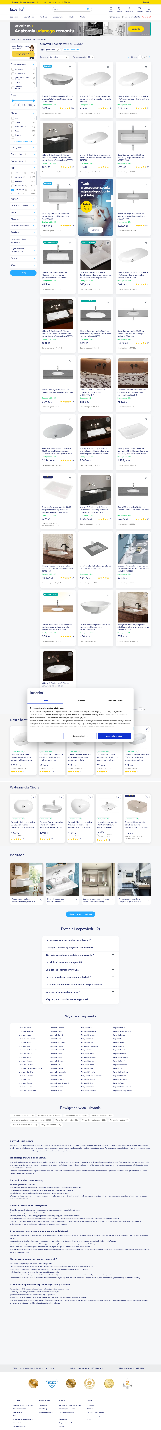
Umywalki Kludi (87, 1039)
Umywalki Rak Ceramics (122, 1032)
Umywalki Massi (87, 1069)
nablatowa (19, 173)
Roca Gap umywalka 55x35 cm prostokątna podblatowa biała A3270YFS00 (131, 157)
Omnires (18, 135)
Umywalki (42, 39)
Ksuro (17, 118)
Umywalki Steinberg (120, 1072)
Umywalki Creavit (25, 1087)
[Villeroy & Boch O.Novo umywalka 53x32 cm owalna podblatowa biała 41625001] (95, 138)
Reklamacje (17, 1412)
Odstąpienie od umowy (22, 1416)
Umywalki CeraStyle (26, 1072)
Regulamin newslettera (68, 1423)
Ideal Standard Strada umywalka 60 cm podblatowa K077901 (95, 567)
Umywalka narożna (119, 1120)
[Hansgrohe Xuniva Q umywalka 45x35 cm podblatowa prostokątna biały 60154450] (133, 607)
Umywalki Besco (25, 1054)
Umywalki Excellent (57, 1043)
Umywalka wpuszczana (49, 1115)
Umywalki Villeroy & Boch (122, 1091)
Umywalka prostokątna (94, 1120)
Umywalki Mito (87, 1083)
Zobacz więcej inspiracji (80, 914)
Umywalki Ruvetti (119, 1054)
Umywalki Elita (55, 1039)
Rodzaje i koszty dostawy (23, 1405)
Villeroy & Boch (20, 127)
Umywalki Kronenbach (89, 1046)
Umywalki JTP (86, 1028)
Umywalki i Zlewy (30, 39)
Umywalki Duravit (57, 1035)
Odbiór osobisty (19, 1409)
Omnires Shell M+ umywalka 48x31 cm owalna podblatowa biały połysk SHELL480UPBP (133, 392)
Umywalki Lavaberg (88, 1057)
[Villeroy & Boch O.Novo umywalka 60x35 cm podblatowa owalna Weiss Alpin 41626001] (133, 255)
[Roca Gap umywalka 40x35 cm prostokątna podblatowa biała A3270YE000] (58, 197)
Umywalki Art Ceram (27, 1039)
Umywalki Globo (56, 1057)
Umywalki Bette (25, 1057)
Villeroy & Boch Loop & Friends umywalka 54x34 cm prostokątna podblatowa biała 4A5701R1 (94, 510)
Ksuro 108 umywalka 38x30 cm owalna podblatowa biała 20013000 (57, 391)
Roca (17, 131)
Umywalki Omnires (88, 1091)
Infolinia (119, 11)
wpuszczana (19, 186)
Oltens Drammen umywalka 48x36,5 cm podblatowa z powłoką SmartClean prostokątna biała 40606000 (95, 275)
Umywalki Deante (57, 1028)
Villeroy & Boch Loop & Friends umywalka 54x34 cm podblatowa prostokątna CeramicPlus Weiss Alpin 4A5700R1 (94, 451)
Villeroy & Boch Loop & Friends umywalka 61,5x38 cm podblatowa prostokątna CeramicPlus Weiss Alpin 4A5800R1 (133, 451)
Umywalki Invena (56, 1087)
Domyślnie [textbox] (54, 57)
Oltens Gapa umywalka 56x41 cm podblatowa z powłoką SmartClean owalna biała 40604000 (95, 333)
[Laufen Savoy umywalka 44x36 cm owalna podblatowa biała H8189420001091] (95, 607)
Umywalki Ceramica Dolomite (30, 1069)
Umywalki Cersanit (26, 1076)
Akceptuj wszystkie (114, 736)
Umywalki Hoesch (57, 1080)
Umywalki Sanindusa (120, 1057)
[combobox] (59, 57)
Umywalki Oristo (119, 1028)
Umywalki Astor (25, 1043)
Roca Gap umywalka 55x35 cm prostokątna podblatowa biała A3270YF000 (131, 216)
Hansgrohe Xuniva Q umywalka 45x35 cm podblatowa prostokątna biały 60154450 (133, 627)
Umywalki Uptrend (120, 1080)
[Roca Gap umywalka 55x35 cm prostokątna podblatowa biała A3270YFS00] (133, 138)
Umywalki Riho (118, 1043)
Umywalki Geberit (57, 1050)
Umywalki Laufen (87, 1054)
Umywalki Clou (24, 1080)
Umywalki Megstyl (88, 1072)
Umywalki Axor (24, 1046)
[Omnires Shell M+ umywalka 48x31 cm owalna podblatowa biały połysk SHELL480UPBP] (133, 373)
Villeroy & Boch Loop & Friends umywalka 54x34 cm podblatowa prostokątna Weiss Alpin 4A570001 (57, 333)
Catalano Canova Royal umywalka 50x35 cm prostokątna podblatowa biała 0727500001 (133, 568)
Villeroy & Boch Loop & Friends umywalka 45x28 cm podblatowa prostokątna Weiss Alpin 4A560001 (57, 157)
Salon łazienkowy (93, 1416)
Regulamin (63, 1419)
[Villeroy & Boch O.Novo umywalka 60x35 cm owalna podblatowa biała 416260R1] (133, 79)
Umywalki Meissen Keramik (91, 1076)
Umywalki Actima (25, 1028)
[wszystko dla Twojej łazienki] (22, 8)
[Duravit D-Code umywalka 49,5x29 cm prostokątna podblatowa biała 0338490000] (58, 79)
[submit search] (87, 9)
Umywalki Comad (25, 1083)
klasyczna (18, 177)
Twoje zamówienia (46, 1412)
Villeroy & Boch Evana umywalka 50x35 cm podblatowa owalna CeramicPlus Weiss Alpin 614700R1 (57, 451)
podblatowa (19, 190)
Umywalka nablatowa (76, 1115)
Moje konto (129, 11)
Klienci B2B (17, 1423)
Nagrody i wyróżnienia (95, 1412)
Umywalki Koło (87, 1043)
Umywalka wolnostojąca (67, 1120)
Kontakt (90, 1409)
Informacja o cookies (67, 1409)
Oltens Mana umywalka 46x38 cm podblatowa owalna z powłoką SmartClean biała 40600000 (57, 627)
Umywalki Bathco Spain (28, 1050)
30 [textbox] (89, 57)
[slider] (13, 100)
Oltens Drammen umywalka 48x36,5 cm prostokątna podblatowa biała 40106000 (54, 275)
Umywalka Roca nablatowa (24, 1125)
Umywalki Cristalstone (27, 1091)
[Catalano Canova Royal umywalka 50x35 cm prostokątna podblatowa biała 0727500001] (133, 549)
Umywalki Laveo (87, 1061)
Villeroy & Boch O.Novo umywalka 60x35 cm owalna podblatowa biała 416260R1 (133, 99)
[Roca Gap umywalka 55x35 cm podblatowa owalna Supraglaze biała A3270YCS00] (133, 314)
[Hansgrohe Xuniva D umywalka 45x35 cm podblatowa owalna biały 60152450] (58, 549)
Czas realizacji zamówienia (23, 1419)
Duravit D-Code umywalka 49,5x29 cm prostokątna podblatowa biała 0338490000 (57, 99)
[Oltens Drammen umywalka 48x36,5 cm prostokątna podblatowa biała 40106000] (58, 255)
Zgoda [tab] (45, 700)
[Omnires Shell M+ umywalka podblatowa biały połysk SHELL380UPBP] (95, 373)
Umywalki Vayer (119, 1083)
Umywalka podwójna (102, 1115)
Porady (61, 1427)
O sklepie (90, 1405)
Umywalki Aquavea (26, 1035)
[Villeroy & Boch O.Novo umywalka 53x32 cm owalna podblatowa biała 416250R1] (95, 79)
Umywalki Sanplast (120, 1065)
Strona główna (15, 39)
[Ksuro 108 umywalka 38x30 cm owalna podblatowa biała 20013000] (58, 373)
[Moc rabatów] (87, 29)
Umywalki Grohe (56, 1061)
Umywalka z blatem (51, 1125)
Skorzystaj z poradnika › (23, 55)
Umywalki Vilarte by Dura (122, 1087)
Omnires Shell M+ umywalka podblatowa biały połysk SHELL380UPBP (92, 392)
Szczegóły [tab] (80, 700)
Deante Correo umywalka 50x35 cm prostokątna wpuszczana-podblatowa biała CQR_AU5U (56, 510)
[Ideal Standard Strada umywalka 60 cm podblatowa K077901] (95, 549)
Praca (89, 1419)
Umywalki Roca (118, 1046)
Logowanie (43, 1405)
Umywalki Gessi (56, 1054)
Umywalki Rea (118, 1039)
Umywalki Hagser (56, 1069)
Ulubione (140, 11)
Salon (111, 11)
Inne (60, 1416)
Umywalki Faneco (56, 1046)
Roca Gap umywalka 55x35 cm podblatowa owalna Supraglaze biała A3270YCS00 (132, 333)
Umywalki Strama (119, 1076)
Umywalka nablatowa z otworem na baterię (31, 1120)
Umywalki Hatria (56, 1076)
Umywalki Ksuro (87, 1050)
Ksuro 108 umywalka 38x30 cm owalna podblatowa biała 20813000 (133, 508)
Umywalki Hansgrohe (58, 1072)
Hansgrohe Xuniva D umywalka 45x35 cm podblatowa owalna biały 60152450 (57, 568)
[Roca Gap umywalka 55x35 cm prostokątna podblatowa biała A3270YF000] (133, 197)
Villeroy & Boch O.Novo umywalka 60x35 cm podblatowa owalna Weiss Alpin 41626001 (133, 275)
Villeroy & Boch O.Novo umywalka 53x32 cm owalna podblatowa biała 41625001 (95, 157)
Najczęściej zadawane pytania (70, 1405)
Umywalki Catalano (26, 1065)
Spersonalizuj (79, 736)
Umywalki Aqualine (26, 1032)
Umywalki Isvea (56, 1091)
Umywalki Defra (56, 1032)
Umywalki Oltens (88, 1087)
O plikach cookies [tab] (115, 700)
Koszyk (148, 11)
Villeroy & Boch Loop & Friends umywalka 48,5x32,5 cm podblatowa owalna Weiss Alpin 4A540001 (56, 686)
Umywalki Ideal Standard (59, 1083)
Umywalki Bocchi (25, 1061)
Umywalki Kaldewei (88, 1032)
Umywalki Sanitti (119, 1061)
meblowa (18, 181)
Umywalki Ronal (119, 1050)
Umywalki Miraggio (88, 1080)
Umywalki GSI (55, 1065)
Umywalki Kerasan (88, 1035)
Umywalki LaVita (87, 1065)
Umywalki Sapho (119, 1069)
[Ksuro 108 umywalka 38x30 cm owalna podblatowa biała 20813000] (133, 490)
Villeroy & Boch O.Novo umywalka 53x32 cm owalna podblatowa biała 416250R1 (95, 99)
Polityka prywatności (67, 1412)
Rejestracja (43, 1409)
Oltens (17, 122)
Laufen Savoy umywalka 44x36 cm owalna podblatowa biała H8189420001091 (95, 627)
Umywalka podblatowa (23, 1115)
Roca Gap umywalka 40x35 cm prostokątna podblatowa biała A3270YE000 (55, 216)
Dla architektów (19, 1427)
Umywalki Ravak (119, 1035)
